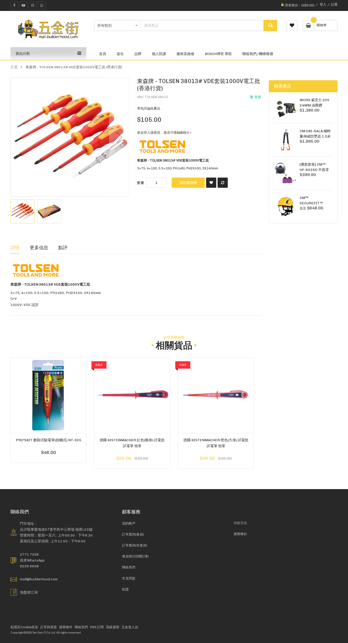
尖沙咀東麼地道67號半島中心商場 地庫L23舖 (56, 529)
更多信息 (39, 247)
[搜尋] (270, 25)
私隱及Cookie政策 (24, 627)
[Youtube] (24, 5)
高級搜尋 (112, 627)
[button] (119, 137)
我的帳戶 (128, 523)
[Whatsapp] (42, 5)
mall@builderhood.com (39, 579)
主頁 (14, 67)
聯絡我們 (128, 567)
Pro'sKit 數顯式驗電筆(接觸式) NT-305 (48, 440)
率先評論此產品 (148, 108)
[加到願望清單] (211, 183)
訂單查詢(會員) (133, 534)
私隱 (125, 589)
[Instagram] (33, 5)
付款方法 (240, 523)
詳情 (15, 247)
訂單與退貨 (48, 627)
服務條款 (240, 534)
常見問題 (128, 578)
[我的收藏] (292, 25)
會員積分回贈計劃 (135, 556)
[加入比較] (223, 183)
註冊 (334, 4)
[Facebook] (14, 5)
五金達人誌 (130, 627)
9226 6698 (29, 566)
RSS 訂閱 (97, 627)
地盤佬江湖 (29, 592)
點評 (63, 247)
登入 (323, 4)
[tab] (15, 247)
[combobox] (201, 25)
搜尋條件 (65, 627)
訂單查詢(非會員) (134, 545)
